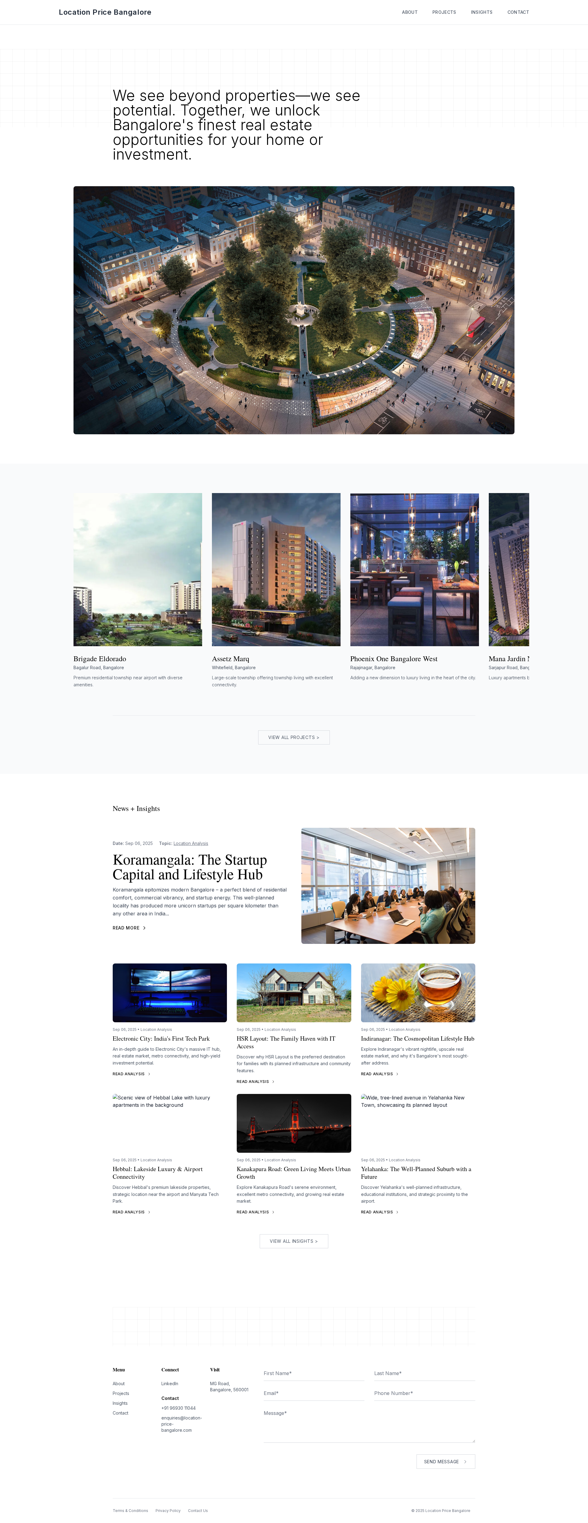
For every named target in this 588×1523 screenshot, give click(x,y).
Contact (518, 12)
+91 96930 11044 (178, 1408)
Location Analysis (191, 843)
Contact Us (198, 1510)
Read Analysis (129, 1074)
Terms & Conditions (130, 1510)
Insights (482, 12)
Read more (126, 927)
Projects (444, 12)
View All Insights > (294, 1241)
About (410, 12)
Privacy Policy (168, 1510)
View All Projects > (293, 737)
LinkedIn (169, 1383)
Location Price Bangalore (105, 12)
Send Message (441, 1461)
